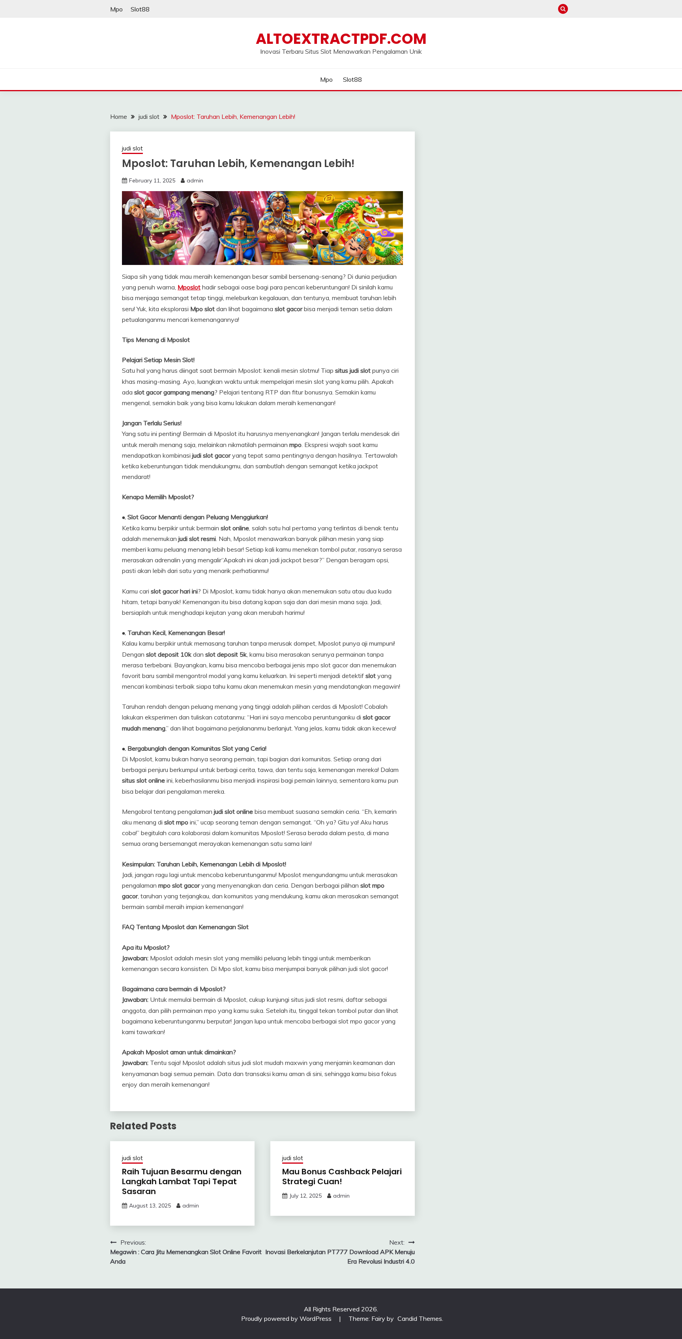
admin (195, 180)
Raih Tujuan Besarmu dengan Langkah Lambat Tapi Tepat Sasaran (182, 1181)
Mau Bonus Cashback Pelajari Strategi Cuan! (342, 1176)
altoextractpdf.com (341, 38)
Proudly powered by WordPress (287, 1318)
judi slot (132, 148)
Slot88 (140, 9)
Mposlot (189, 287)
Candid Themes (419, 1318)
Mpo (116, 9)
